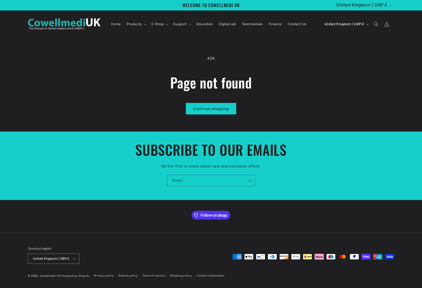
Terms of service (153, 275)
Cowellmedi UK (50, 275)
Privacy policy (104, 275)
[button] (136, 24)
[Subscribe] (249, 180)
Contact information (210, 275)
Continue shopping (211, 109)
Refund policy (127, 275)
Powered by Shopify (75, 275)
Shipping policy (181, 275)
